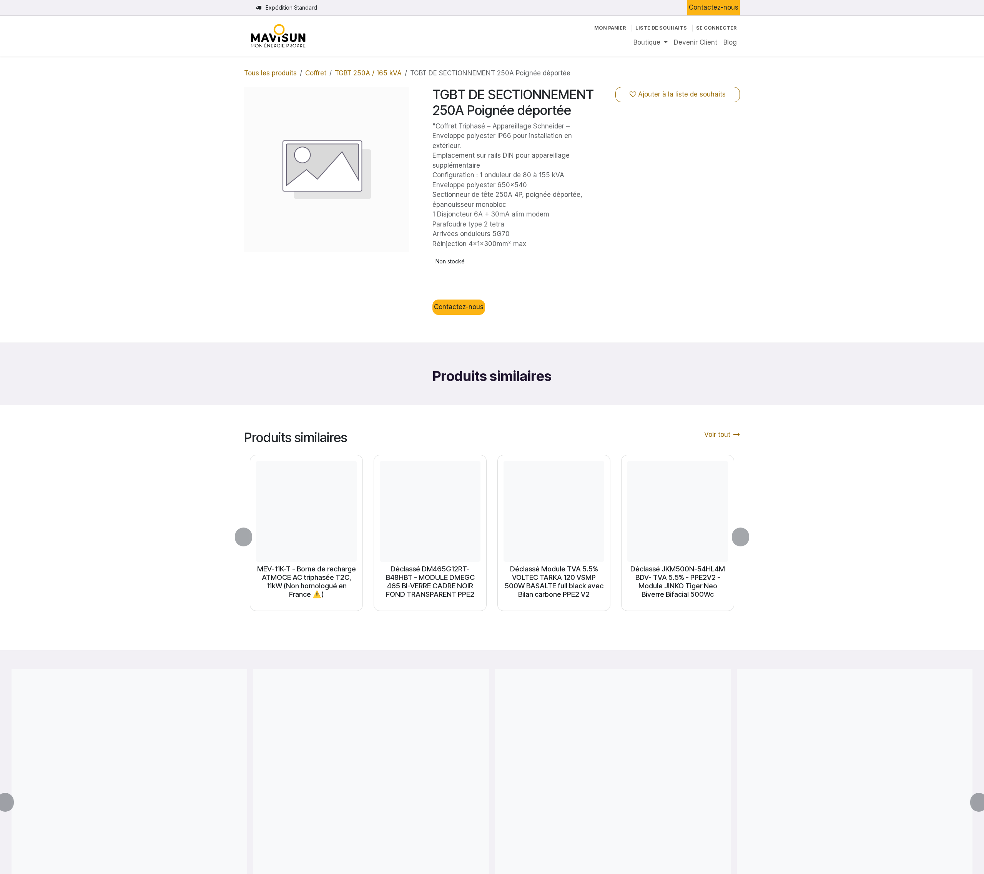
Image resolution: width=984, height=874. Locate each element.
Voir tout (717, 434)
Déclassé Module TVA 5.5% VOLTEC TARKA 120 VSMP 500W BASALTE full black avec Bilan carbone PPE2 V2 (554, 581)
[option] (492, 537)
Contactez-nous (713, 7)
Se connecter (716, 28)
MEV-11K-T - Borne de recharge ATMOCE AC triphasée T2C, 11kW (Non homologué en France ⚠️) (306, 581)
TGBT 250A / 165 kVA (368, 73)
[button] (248, 537)
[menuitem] (650, 43)
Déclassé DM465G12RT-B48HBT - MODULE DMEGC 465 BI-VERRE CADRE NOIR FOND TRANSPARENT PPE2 (430, 581)
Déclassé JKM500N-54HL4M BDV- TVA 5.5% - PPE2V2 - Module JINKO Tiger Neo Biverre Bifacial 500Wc (677, 581)
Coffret (315, 73)
